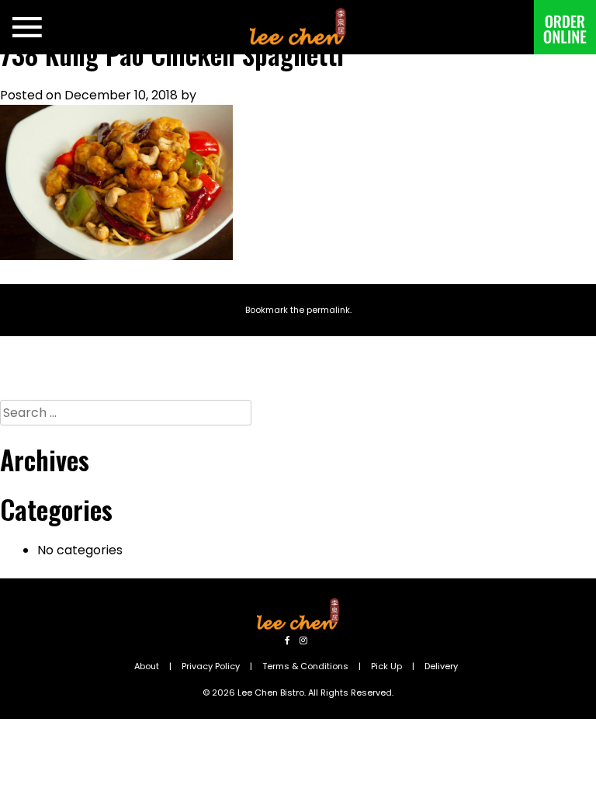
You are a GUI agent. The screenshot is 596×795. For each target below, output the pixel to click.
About (146, 666)
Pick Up (386, 666)
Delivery (441, 666)
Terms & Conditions (305, 666)
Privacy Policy (211, 666)
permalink (328, 310)
